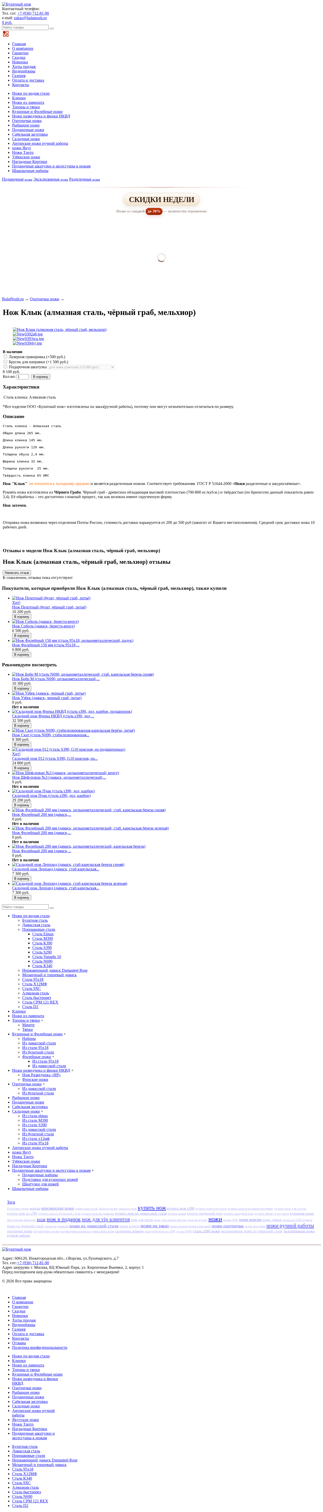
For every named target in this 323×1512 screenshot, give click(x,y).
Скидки (18, 57)
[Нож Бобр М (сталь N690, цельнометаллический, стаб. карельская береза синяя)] (83, 674)
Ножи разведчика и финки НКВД (41, 116)
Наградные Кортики (29, 161)
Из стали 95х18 (35, 1047)
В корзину (40, 377)
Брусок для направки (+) (38, 362)
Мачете (28, 1025)
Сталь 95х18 (32, 979)
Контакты (20, 85)
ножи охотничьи (228, 1225)
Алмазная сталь (35, 993)
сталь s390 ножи (206, 1231)
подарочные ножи (46, 1231)
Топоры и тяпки (26, 107)
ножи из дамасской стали (94, 1225)
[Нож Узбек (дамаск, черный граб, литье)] (49, 693)
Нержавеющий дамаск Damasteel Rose (55, 970)
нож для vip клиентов (106, 1219)
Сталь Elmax (43, 934)
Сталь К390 (42, 943)
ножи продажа (255, 1226)
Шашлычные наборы (30, 170)
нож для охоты (142, 1220)
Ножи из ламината (28, 102)
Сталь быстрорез (36, 997)
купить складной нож (238, 1213)
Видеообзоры (23, 71)
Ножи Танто (23, 152)
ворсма (35, 1208)
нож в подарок (64, 1219)
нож (41, 1219)
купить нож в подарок (211, 1208)
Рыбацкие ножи (26, 125)
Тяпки (27, 1029)
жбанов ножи (108, 1208)
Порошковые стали (38, 929)
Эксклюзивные (50, 179)
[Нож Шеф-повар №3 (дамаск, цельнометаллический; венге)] (65, 773)
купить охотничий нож (204, 1213)
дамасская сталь (86, 1208)
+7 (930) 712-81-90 (33, 13)
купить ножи (177, 1213)
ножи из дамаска (56, 1226)
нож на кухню (197, 1220)
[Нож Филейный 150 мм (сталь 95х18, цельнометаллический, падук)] (72, 640)
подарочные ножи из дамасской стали (87, 1231)
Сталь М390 (42, 938)
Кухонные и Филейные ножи (37, 111)
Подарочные (17, 179)
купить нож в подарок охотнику (250, 1208)
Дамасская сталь (36, 925)
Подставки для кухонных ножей (50, 1179)
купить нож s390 (181, 1208)
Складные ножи (26, 139)
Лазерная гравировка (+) (36, 357)
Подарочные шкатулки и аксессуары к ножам (51, 166)
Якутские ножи (25, 1420)
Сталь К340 (42, 966)
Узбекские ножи (26, 157)
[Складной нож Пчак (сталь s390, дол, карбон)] (53, 791)
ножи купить (130, 1226)
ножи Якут (21, 148)
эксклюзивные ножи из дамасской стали (251, 1231)
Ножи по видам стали (31, 93)
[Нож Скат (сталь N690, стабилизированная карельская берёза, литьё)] (73, 730)
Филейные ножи (36, 1057)
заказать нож (128, 1208)
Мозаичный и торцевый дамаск (49, 975)
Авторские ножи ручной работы (40, 143)
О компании (22, 48)
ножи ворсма (250, 1219)
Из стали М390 (35, 1120)
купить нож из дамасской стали (141, 1213)
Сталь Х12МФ (34, 984)
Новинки (20, 62)
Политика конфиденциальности (39, 1347)
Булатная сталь (35, 920)
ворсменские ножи (57, 1208)
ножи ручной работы (290, 1226)
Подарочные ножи (28, 130)
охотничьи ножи (19, 1231)
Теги (11, 1202)
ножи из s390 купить (297, 1220)
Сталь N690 (42, 961)
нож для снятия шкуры (170, 1220)
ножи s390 (230, 1220)
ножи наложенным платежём (190, 1226)
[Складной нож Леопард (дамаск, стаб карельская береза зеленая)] (69, 883)
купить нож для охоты (290, 1208)
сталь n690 (184, 1231)
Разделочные (84, 179)
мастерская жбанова (21, 1220)
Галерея (18, 76)
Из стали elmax (35, 1116)
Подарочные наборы (40, 1175)
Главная (19, 44)
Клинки (19, 98)
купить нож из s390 (22, 1213)
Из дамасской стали (39, 1043)
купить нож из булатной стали (59, 1213)
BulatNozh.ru (13, 299)
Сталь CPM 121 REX (40, 1002)
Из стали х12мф (35, 1138)
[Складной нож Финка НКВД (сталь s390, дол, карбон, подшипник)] (72, 711)
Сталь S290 (42, 952)
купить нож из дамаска (98, 1213)
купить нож (152, 1208)
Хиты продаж (24, 66)
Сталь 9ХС (31, 988)
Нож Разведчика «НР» (41, 1075)
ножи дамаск (272, 1220)
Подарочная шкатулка (28, 367)
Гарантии (20, 53)
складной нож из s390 (160, 1231)
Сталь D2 (30, 1007)
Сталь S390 (42, 947)
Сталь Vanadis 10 (46, 957)
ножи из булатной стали (25, 1226)
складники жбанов (129, 1231)
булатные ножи (18, 1208)
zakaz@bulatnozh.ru (30, 18)
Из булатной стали (38, 1052)
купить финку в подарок (272, 1213)
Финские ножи (35, 1079)
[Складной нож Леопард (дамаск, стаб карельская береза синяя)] (68, 864)
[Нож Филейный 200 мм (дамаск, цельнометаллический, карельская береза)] (78, 846)
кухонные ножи (302, 1213)
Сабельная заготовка (30, 134)
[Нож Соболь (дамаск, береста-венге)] (45, 621)
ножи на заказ (155, 1225)
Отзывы (19, 1343)
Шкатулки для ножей (40, 1184)
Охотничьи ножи (27, 120)
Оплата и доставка (28, 80)
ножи (215, 1219)
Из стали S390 (34, 1125)
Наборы (29, 1038)
